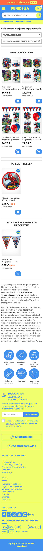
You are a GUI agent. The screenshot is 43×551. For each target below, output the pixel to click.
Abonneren (31, 414)
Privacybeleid (8, 491)
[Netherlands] (4, 514)
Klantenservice (23, 437)
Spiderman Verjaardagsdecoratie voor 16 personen (11, 88)
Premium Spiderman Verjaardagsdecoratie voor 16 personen (11, 138)
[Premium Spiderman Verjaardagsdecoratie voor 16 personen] (11, 120)
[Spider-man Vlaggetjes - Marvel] (11, 243)
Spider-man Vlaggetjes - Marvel (10, 260)
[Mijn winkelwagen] (38, 8)
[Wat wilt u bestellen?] (3, 8)
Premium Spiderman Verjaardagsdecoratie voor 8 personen (32, 138)
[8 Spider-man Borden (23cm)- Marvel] (11, 181)
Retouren (6, 469)
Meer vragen (7, 472)
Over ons (6, 499)
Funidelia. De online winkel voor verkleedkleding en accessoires (20, 8)
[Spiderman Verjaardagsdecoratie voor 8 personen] (32, 70)
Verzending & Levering (12, 464)
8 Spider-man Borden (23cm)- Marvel (11, 199)
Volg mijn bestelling (23, 446)
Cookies (5, 494)
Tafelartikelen (12, 35)
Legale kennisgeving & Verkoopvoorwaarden (12, 487)
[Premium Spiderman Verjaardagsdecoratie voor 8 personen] (32, 120)
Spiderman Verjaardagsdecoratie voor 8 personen (32, 88)
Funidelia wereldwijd (11, 484)
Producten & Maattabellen (14, 467)
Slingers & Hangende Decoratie (21, 41)
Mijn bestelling (8, 462)
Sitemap (5, 497)
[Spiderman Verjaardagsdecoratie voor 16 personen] (11, 70)
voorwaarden (11, 423)
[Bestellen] (18, 101)
